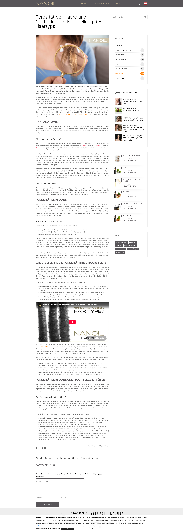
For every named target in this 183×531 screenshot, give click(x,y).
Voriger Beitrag (90, 446)
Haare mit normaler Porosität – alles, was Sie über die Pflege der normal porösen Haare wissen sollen (133, 138)
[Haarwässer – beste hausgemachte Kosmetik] (118, 110)
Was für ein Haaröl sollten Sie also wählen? (74, 114)
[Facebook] (36, 448)
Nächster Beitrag (103, 446)
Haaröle (129, 64)
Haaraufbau (132, 242)
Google (37, 526)
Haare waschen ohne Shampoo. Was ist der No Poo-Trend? (133, 101)
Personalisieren (95, 528)
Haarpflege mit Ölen (129, 69)
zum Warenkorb (130, 160)
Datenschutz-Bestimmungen (47, 517)
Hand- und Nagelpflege (129, 50)
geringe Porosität (121, 249)
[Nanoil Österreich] (46, 3)
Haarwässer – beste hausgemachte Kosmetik (131, 109)
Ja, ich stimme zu (67, 528)
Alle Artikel (119, 45)
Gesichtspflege (129, 59)
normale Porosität (133, 249)
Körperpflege (129, 55)
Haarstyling (129, 78)
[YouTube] (45, 448)
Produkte (85, 3)
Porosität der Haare (121, 242)
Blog (118, 3)
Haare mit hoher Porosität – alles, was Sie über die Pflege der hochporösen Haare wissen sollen (133, 128)
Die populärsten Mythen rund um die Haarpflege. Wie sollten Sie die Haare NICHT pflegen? (133, 118)
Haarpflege (129, 73)
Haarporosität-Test (102, 3)
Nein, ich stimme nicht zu (81, 528)
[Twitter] (42, 448)
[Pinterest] (39, 448)
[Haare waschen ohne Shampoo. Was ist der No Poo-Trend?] (118, 102)
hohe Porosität (120, 252)
